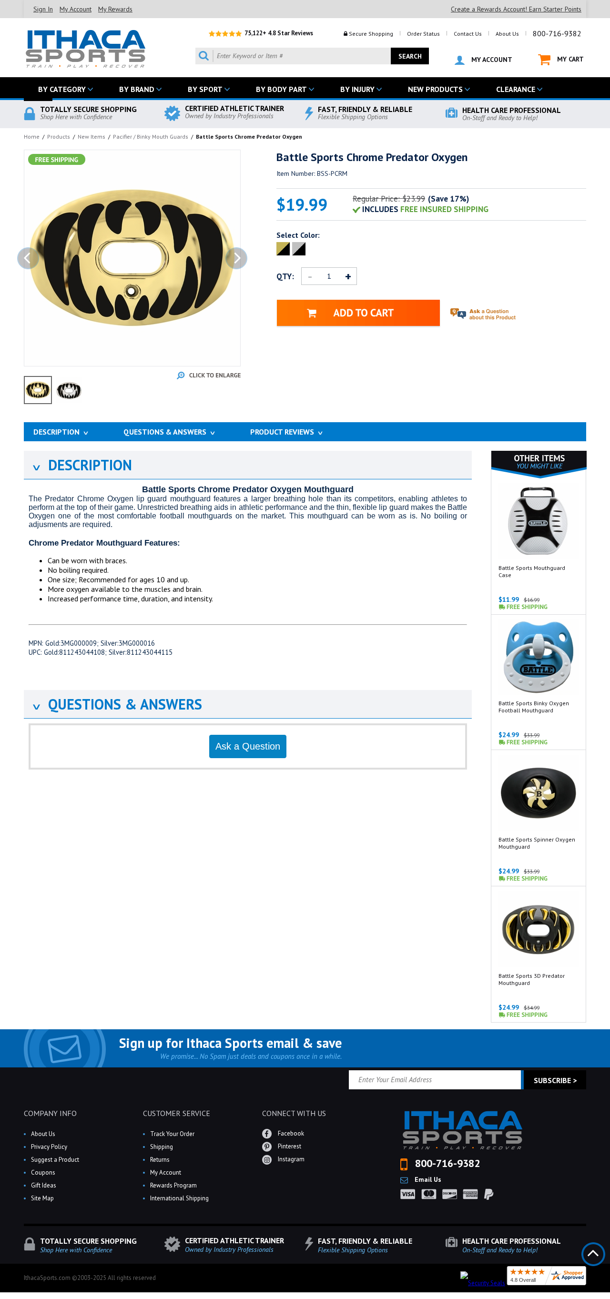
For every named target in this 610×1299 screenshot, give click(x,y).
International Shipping (179, 1198)
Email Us (427, 1179)
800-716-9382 (557, 33)
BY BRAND (136, 89)
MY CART (569, 59)
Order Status (423, 33)
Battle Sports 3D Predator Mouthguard (531, 979)
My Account (76, 9)
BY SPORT (205, 89)
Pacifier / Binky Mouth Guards (150, 136)
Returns (160, 1160)
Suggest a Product (55, 1160)
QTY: (285, 276)
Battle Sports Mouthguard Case (531, 571)
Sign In (43, 9)
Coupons (43, 1172)
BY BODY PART (281, 89)
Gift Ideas (43, 1185)
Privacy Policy (49, 1147)
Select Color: (298, 235)
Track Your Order (172, 1134)
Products (58, 136)
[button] (609, 1298)
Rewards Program (173, 1185)
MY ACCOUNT (490, 59)
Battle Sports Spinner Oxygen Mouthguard (536, 843)
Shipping (161, 1147)
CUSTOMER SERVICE (176, 1113)
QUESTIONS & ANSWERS (116, 704)
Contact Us (468, 33)
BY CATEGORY (62, 89)
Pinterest (288, 1146)
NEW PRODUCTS (435, 89)
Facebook (290, 1133)
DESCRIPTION (81, 465)
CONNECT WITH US (294, 1113)
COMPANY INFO (50, 1113)
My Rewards (115, 9)
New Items (91, 136)
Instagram (290, 1159)
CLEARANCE (515, 89)
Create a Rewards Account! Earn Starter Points (516, 9)
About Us (507, 33)
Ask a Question (247, 746)
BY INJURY (357, 89)
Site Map (42, 1198)
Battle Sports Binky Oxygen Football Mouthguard (533, 707)
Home (32, 136)
